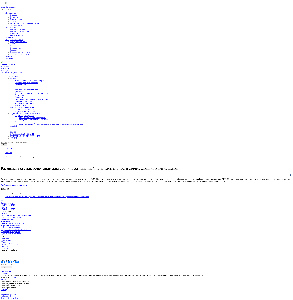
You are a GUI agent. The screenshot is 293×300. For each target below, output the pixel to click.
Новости (8, 56)
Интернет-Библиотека (14, 40)
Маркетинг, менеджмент (24, 109)
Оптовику (14, 17)
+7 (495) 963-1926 (8, 205)
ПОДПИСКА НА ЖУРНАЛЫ (22, 107)
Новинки (13, 15)
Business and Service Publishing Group (24, 23)
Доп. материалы (16, 36)
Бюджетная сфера (21, 85)
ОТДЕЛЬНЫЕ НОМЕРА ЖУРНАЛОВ (25, 114)
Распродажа (19, 97)
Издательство (10, 13)
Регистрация (11, 7)
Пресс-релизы (15, 48)
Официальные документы (20, 52)
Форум (12, 44)
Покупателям (10, 27)
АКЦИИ (13, 126)
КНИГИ (13, 79)
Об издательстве (16, 25)
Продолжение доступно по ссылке (14, 185)
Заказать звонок (7, 203)
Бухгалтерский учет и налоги (26, 83)
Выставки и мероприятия (20, 46)
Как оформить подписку (19, 31)
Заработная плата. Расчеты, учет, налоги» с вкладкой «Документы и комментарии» (51, 124)
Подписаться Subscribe (6, 272)
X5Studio (13, 277)
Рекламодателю (16, 19)
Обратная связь (7, 207)
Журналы (9, 38)
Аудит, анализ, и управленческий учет (30, 81)
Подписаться (17, 267)
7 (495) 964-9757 (8, 209)
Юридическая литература (25, 103)
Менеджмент (20, 87)
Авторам (13, 21)
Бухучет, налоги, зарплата (25, 112)
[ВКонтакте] (290, 174)
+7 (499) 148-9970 (8, 64)
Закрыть (4, 279)
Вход (3, 7)
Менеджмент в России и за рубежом (33, 120)
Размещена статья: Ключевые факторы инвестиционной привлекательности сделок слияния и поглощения (47, 197)
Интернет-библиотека (18, 42)
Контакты (9, 58)
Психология (19, 95)
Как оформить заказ (18, 29)
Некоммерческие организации (26, 89)
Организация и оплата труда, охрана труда (31, 93)
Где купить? (14, 33)
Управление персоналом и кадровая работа (31, 99)
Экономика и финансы (24, 101)
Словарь (13, 50)
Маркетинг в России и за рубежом (32, 118)
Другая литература (22, 105)
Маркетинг (19, 91)
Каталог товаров (11, 76)
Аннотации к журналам (19, 54)
